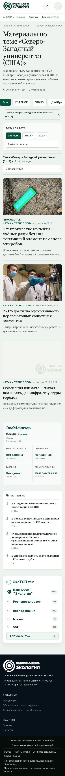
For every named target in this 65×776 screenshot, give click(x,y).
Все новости (23, 25)
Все (5, 102)
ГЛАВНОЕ (21, 102)
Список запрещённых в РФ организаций (32, 745)
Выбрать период (18, 144)
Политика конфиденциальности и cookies (32, 740)
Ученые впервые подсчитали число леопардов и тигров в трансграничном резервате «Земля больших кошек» (34, 539)
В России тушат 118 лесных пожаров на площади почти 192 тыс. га (35, 520)
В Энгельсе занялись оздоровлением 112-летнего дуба (35, 557)
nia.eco (16, 756)
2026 (28, 135)
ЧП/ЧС (39, 102)
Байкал (21, 17)
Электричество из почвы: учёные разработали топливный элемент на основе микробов (32, 236)
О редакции (10, 700)
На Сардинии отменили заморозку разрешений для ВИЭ (33, 505)
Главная (7, 25)
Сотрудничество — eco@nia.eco (22, 709)
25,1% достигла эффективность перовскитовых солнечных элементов (31, 315)
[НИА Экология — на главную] (16, 5)
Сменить (22, 434)
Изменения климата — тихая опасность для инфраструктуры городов (32, 392)
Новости (8, 729)
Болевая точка (50, 17)
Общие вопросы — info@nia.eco (21, 705)
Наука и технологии (17, 223)
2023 (42, 135)
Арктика (33, 17)
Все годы (13, 135)
